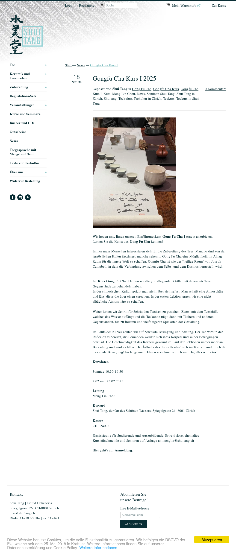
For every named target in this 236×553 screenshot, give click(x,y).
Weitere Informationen (98, 547)
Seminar (152, 93)
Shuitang (110, 98)
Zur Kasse (219, 5)
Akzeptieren (211, 539)
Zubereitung (28, 86)
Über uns (28, 171)
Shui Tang (167, 93)
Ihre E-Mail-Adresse (134, 508)
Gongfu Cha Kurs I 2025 (124, 78)
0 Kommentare (215, 88)
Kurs (106, 93)
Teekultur (125, 98)
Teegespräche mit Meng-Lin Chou (23, 151)
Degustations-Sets (23, 95)
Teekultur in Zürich (147, 98)
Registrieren (87, 5)
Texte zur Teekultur (24, 162)
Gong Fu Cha (141, 88)
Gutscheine (18, 131)
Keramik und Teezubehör (28, 75)
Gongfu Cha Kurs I (104, 65)
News (14, 140)
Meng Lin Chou (123, 93)
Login (69, 5)
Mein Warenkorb (186, 5)
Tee (28, 64)
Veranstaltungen (28, 104)
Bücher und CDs (22, 122)
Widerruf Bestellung (25, 180)
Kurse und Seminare (25, 113)
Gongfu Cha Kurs (166, 88)
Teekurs (168, 98)
